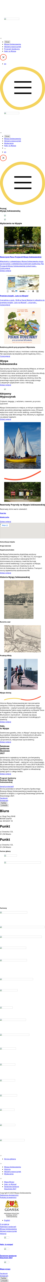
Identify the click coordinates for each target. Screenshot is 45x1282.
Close (7, 42)
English (7, 1220)
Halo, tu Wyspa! (10, 1184)
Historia (7, 1169)
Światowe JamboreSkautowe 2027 (11, 1187)
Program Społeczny (12, 49)
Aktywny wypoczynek (12, 46)
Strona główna (10, 1159)
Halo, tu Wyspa (10, 51)
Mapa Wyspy (9, 1182)
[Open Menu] (1, 38)
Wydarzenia (9, 143)
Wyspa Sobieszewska (12, 44)
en (5, 64)
